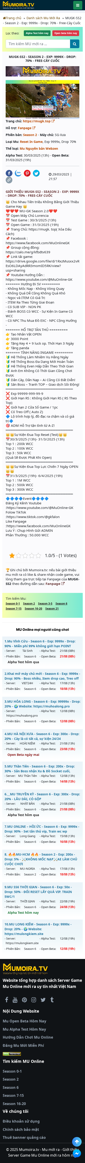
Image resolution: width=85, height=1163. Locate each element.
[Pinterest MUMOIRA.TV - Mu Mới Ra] (24, 999)
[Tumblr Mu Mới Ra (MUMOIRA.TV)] (51, 999)
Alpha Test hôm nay (37, 33)
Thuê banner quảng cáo (24, 1137)
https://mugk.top (37, 121)
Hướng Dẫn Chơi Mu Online (28, 1037)
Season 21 (52, 608)
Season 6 (61, 603)
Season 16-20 (33, 608)
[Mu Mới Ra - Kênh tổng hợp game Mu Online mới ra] (15, 999)
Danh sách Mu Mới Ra (43, 18)
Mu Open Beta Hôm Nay (24, 1021)
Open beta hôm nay (65, 33)
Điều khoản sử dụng (21, 1121)
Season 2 (30, 135)
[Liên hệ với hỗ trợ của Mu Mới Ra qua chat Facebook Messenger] (77, 1153)
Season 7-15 (14, 608)
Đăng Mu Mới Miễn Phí (23, 1045)
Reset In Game (31, 141)
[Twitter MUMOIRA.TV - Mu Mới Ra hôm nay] (43, 999)
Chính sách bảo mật (21, 1129)
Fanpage (25, 128)
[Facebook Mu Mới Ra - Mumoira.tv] (6, 999)
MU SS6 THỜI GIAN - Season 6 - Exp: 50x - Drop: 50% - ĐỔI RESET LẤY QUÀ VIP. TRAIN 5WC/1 (38, 892)
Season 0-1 (13, 603)
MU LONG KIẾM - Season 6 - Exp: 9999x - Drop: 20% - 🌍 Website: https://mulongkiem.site (38, 929)
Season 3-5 (45, 603)
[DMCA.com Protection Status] (42, 1054)
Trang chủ (13, 18)
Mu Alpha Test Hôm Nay (24, 1029)
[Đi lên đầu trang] (77, 1142)
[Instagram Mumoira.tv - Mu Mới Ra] (33, 999)
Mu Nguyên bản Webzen (39, 148)
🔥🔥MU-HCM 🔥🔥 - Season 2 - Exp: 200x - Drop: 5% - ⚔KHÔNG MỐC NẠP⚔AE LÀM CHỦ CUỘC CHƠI (41, 859)
